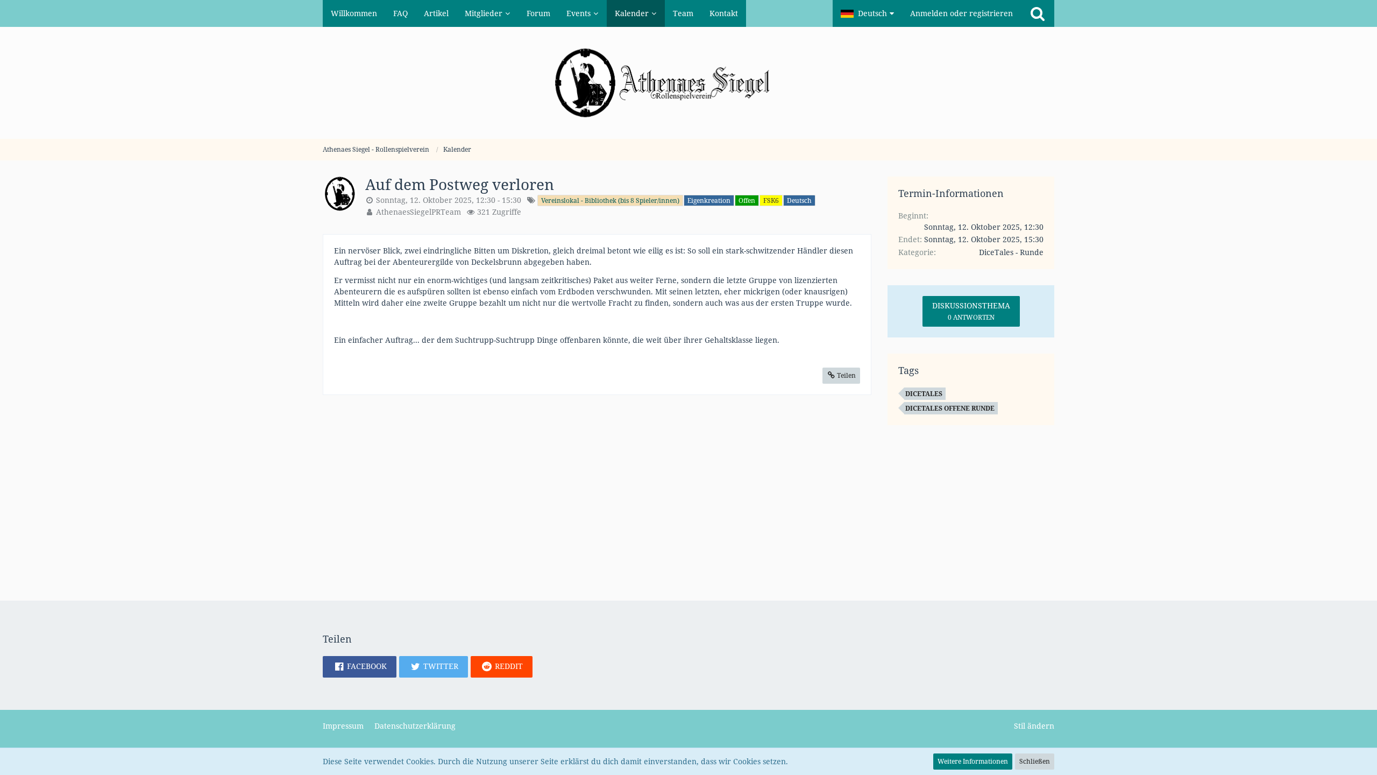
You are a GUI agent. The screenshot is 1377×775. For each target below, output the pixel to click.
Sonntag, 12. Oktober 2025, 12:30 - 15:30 (448, 200)
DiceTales (923, 393)
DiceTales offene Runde (950, 408)
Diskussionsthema (971, 311)
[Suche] (1037, 13)
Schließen (1034, 761)
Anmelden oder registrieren (961, 13)
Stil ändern (1034, 726)
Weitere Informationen (973, 761)
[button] (867, 13)
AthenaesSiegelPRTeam (418, 212)
